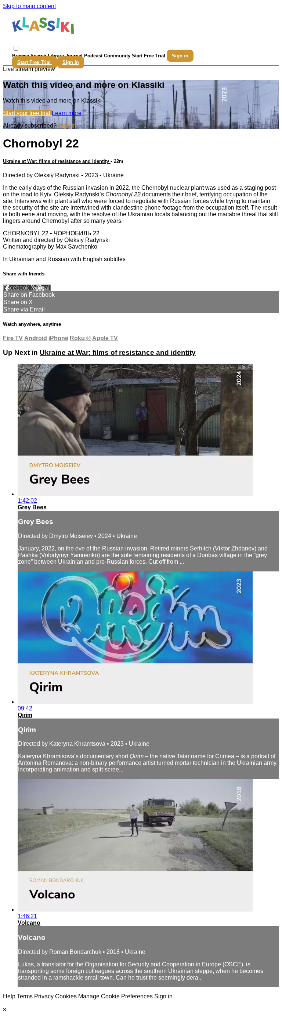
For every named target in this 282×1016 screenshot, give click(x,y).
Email (43, 288)
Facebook (16, 288)
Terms (25, 996)
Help (10, 996)
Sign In (70, 62)
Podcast (93, 55)
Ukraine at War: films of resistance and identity (57, 161)
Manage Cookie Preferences (116, 996)
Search (39, 55)
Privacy (44, 996)
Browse (21, 55)
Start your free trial (27, 113)
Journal (74, 55)
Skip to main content (29, 6)
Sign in (180, 55)
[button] (16, 48)
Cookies (66, 996)
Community (117, 55)
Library (56, 55)
